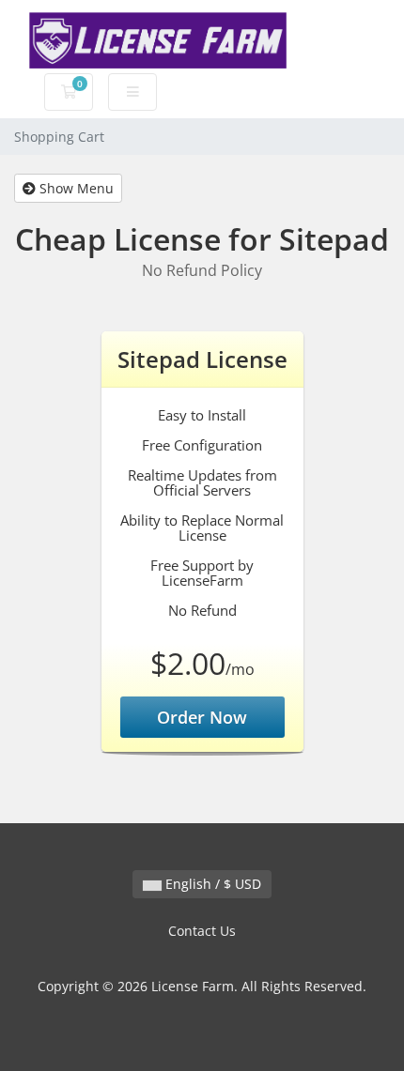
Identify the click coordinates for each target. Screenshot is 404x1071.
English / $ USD (211, 884)
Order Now (202, 717)
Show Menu (75, 188)
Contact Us (202, 931)
